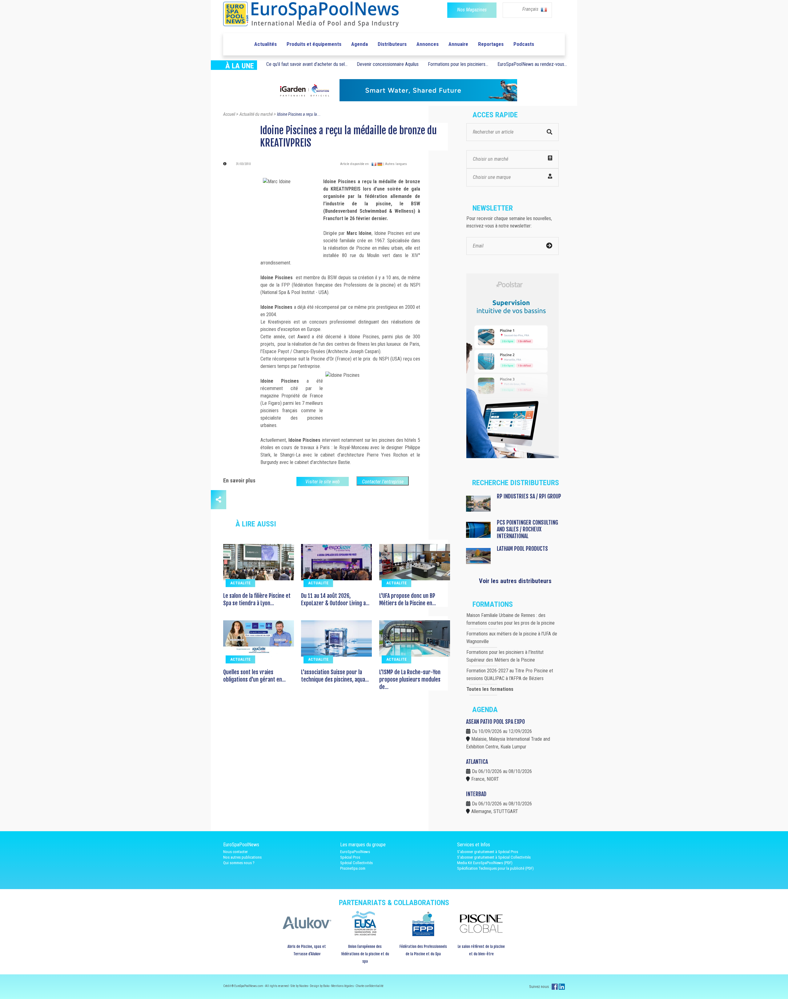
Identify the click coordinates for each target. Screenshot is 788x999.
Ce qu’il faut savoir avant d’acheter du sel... (307, 64)
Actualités (265, 44)
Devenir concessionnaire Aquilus (388, 64)
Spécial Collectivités (356, 862)
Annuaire (458, 44)
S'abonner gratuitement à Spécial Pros (487, 851)
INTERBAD (476, 794)
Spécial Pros (350, 857)
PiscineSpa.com (352, 868)
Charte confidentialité (370, 986)
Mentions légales (342, 986)
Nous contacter (235, 851)
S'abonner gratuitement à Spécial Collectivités (494, 857)
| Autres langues (395, 164)
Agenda (359, 44)
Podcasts (523, 44)
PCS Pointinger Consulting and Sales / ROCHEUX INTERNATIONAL (527, 529)
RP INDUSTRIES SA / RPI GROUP (529, 496)
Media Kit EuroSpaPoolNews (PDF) (485, 862)
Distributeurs (392, 44)
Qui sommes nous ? (239, 862)
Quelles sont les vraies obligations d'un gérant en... (254, 676)
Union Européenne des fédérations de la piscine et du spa (365, 954)
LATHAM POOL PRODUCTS (522, 548)
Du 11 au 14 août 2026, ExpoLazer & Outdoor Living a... (335, 599)
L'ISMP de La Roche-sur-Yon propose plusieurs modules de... (409, 679)
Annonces (427, 44)
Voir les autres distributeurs (515, 581)
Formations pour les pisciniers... (458, 64)
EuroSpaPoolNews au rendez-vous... (532, 64)
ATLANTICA (477, 761)
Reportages (491, 44)
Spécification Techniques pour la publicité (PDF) (495, 868)
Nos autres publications (242, 857)
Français (531, 9)
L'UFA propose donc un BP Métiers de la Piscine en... (407, 599)
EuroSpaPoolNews (355, 851)
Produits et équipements (314, 44)
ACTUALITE (240, 583)
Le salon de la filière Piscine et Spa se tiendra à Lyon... (257, 599)
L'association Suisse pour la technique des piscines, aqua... (335, 676)
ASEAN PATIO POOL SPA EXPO (495, 721)
